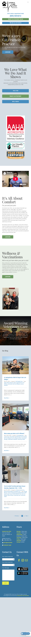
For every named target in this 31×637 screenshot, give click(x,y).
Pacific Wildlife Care (17, 494)
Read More (6, 398)
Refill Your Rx (15, 101)
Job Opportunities (7, 542)
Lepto (14, 382)
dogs (5, 382)
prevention (10, 384)
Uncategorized (20, 435)
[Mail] (26, 560)
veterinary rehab (21, 439)
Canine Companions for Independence (16, 492)
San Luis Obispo (16, 384)
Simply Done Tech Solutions (23, 595)
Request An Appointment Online (15, 19)
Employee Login (7, 545)
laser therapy (24, 436)
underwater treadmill (12, 439)
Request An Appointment (15, 96)
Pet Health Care (19, 381)
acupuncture (7, 436)
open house (9, 494)
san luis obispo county (16, 438)
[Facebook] (19, 560)
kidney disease (9, 382)
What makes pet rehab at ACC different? (14, 433)
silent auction (10, 495)
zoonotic (6, 385)
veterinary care (17, 495)
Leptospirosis (19, 382)
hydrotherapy (18, 436)
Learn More (7, 236)
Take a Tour (15, 90)
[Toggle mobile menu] (28, 2)
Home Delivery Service (16, 22)
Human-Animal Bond (8, 491)
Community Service (20, 490)
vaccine (22, 384)
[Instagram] (22, 560)
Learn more (7, 52)
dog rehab (12, 436)
